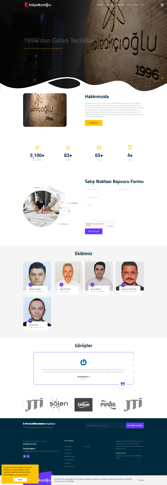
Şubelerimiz (68, 453)
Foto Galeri (67, 450)
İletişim (87, 446)
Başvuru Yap (93, 231)
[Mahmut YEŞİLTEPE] (130, 276)
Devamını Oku (93, 123)
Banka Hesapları (69, 466)
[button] (133, 366)
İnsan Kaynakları (69, 460)
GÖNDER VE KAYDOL (136, 425)
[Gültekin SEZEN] (37, 276)
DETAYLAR (30, 54)
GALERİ (129, 5)
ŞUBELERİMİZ (109, 5)
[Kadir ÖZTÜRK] (68, 276)
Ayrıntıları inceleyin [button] (21, 475)
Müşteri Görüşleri (69, 456)
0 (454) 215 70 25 (29, 444)
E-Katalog (67, 463)
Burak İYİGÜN (96, 289)
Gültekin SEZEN (35, 289)
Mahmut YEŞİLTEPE (129, 289)
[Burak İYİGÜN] (99, 276)
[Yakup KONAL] (37, 311)
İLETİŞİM (135, 5)
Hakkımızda (68, 446)
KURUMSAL (99, 5)
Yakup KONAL (34, 325)
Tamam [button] (20, 479)
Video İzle (47, 54)
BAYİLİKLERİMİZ (119, 5)
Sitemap (141, 480)
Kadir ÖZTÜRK (65, 289)
